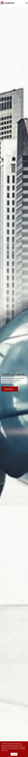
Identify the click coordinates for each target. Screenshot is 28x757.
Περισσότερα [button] (4, 750)
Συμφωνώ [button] (14, 754)
